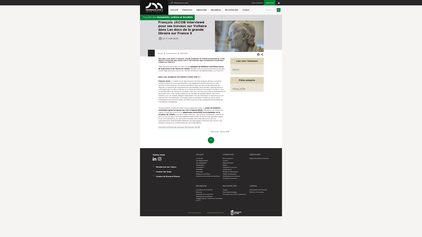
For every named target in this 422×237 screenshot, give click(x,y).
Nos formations (228, 158)
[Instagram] (159, 159)
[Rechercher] (278, 10)
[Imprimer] (258, 54)
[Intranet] (279, 2)
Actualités (199, 169)
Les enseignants (201, 163)
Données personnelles (215, 212)
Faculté (174, 10)
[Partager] (262, 54)
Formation (187, 10)
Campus (245, 10)
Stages (225, 189)
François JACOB (239, 89)
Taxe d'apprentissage (230, 192)
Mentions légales (194, 212)
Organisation (200, 165)
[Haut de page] (211, 140)
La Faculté (199, 158)
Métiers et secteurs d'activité (259, 158)
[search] (272, 10)
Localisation (200, 167)
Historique (199, 171)
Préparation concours (230, 167)
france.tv (236, 69)
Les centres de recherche (204, 189)
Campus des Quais (164, 172)
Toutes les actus (171, 53)
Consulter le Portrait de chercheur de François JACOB (179, 127)
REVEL (200, 110)
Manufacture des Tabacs (166, 167)
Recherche (216, 10)
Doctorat (199, 192)
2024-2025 (184, 53)
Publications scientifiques (204, 196)
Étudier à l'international (230, 171)
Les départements (202, 160)
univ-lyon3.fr (257, 3)
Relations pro (231, 10)
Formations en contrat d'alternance (234, 194)
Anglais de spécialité (229, 174)
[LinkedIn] (154, 159)
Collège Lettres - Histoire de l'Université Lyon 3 (209, 199)
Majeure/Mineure (228, 163)
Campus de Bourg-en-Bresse (168, 176)
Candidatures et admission (231, 176)
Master (225, 165)
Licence (225, 160)
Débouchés (201, 10)
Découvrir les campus (257, 192)
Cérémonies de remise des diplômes (208, 176)
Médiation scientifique (203, 174)
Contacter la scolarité (230, 178)
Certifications (227, 169)
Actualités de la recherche (204, 194)
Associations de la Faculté (258, 189)
